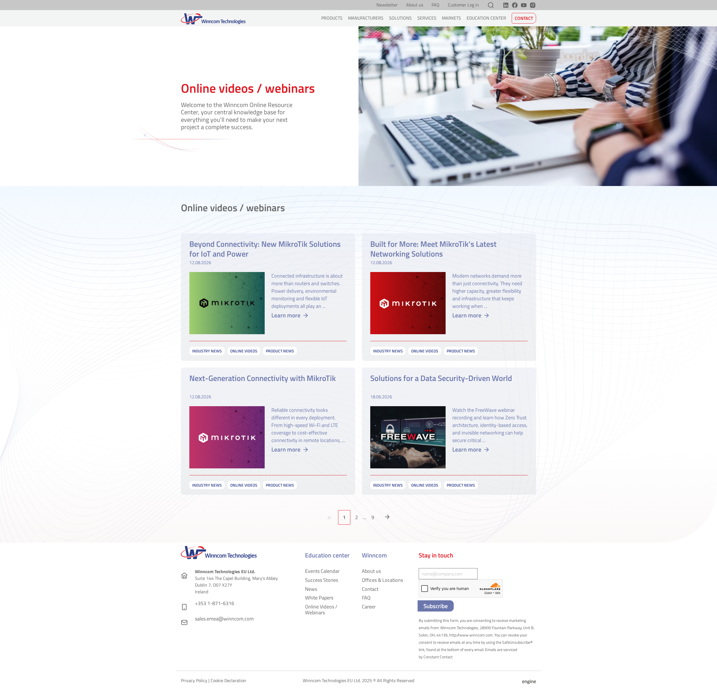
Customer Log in (463, 5)
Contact (524, 18)
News (311, 589)
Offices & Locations (382, 580)
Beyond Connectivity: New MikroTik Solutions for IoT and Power (265, 249)
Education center (486, 18)
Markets (451, 18)
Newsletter (387, 5)
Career (369, 606)
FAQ (435, 5)
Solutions (400, 18)
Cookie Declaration (228, 680)
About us (414, 5)
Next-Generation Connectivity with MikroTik (262, 378)
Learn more (286, 315)
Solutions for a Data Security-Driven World (441, 378)
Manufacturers (365, 18)
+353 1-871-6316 (214, 603)
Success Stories (321, 580)
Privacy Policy (194, 680)
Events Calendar (322, 571)
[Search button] (491, 5)
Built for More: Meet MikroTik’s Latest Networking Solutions (433, 249)
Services (426, 18)
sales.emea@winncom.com (224, 618)
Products (332, 18)
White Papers (319, 597)
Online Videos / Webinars (321, 610)
